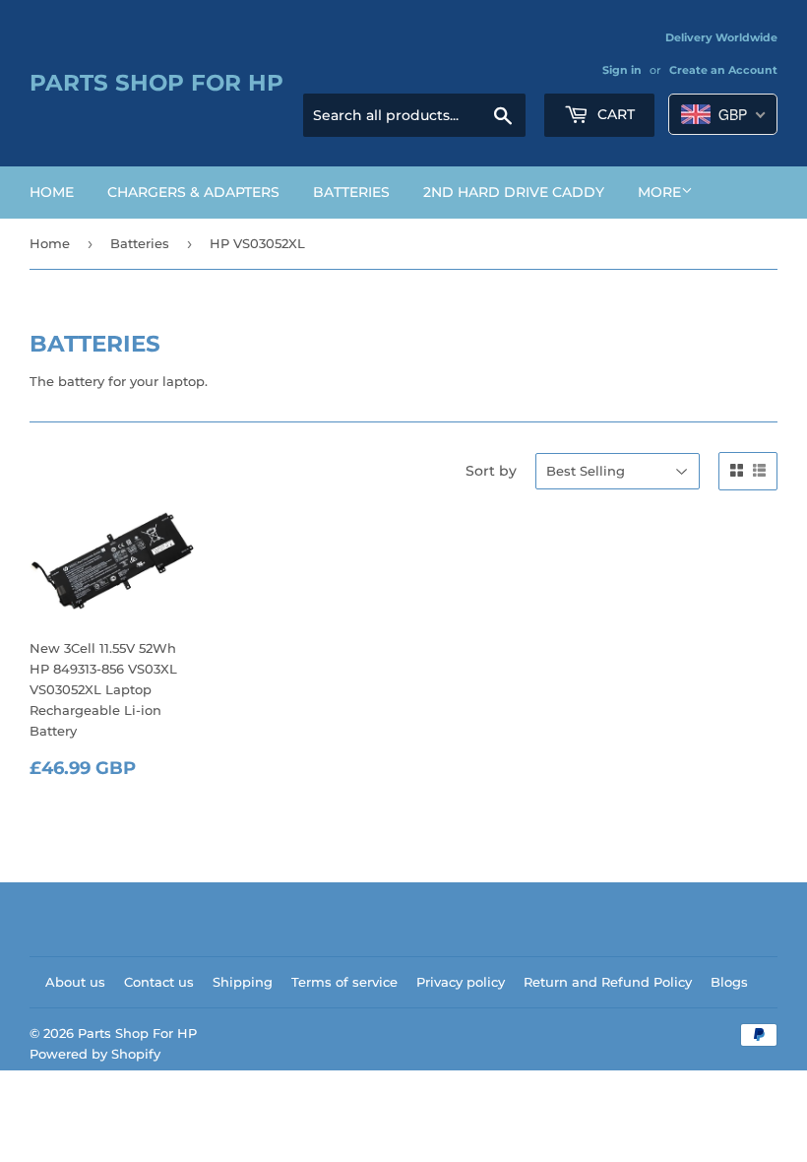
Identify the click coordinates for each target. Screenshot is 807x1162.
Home (52, 192)
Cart (614, 114)
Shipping (243, 982)
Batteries (351, 192)
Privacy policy (460, 982)
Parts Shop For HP (156, 83)
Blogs (729, 982)
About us (75, 982)
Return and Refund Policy (608, 982)
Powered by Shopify (95, 1054)
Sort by (491, 471)
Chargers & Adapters (193, 192)
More (659, 192)
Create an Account (723, 70)
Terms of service (344, 982)
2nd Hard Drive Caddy (513, 192)
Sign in (622, 70)
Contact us (159, 982)
